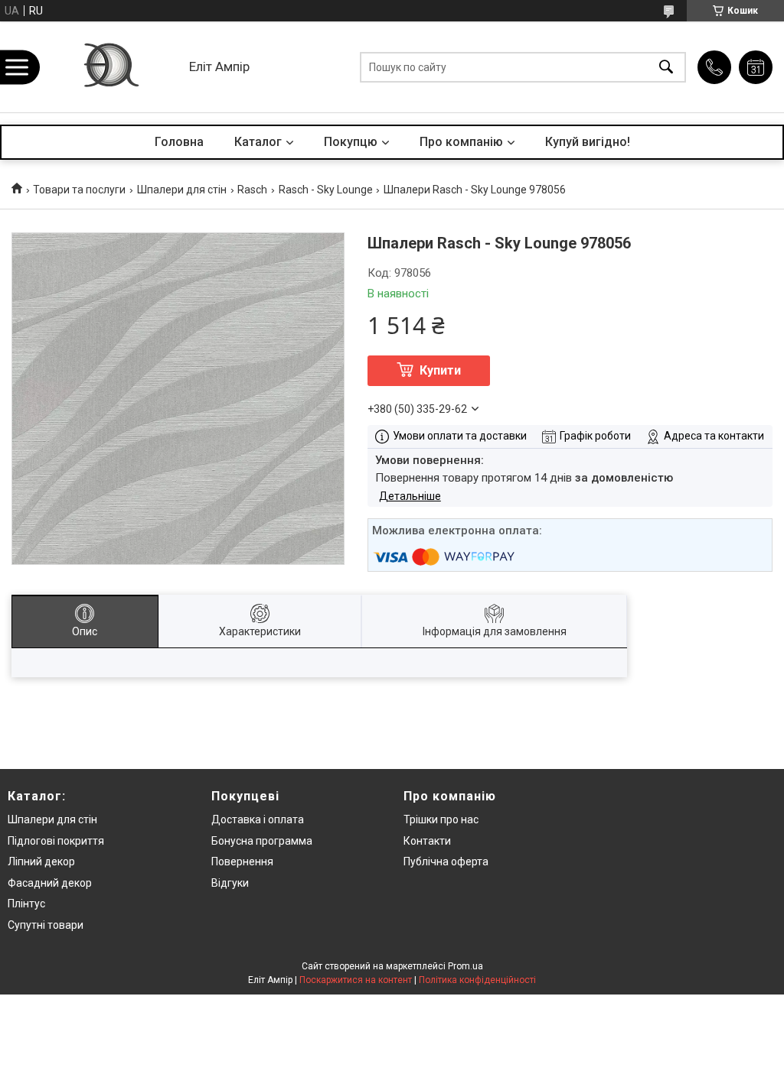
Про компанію (461, 142)
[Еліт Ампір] (110, 67)
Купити (440, 370)
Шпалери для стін (182, 189)
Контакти (427, 841)
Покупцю (350, 142)
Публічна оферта (445, 861)
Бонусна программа (261, 841)
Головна (179, 142)
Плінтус (26, 903)
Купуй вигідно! (587, 142)
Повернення (242, 861)
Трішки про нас (441, 819)
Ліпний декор (41, 861)
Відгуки (230, 883)
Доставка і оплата (257, 819)
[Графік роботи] (756, 67)
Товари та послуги (79, 189)
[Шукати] (666, 67)
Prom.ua (465, 966)
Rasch (252, 189)
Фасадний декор (50, 883)
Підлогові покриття (56, 841)
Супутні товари (45, 925)
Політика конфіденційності (477, 980)
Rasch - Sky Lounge (326, 189)
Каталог (258, 142)
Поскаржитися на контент (355, 980)
